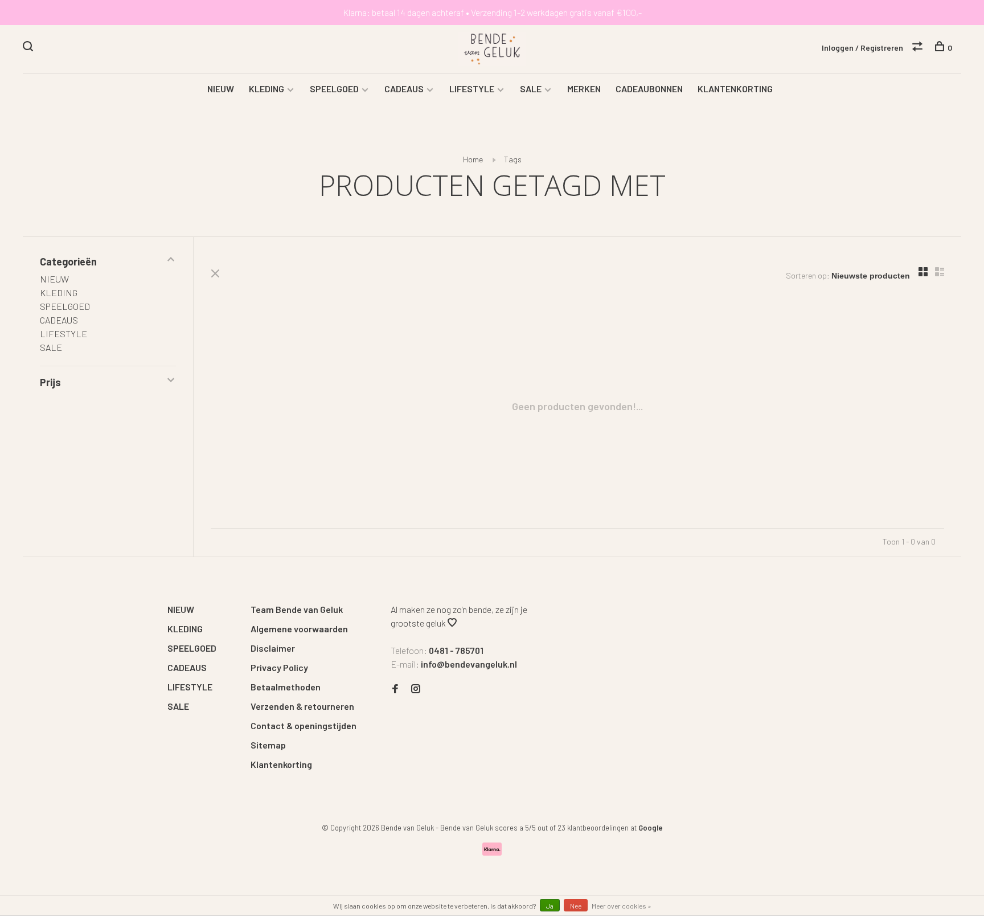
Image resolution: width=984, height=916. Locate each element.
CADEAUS (404, 88)
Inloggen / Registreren (862, 47)
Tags (513, 159)
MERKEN (584, 88)
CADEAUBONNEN (649, 88)
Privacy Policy (279, 667)
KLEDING (266, 88)
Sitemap (268, 744)
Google (650, 827)
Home (473, 159)
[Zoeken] (29, 47)
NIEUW (220, 88)
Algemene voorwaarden (299, 628)
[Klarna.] (492, 852)
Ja (550, 906)
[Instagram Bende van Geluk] (415, 689)
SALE (531, 88)
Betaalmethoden (286, 686)
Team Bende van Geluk (297, 609)
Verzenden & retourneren (302, 706)
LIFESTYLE (471, 88)
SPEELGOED (334, 88)
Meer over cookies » (621, 906)
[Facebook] (395, 689)
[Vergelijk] (918, 47)
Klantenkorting (281, 764)
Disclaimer (273, 648)
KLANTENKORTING (735, 88)
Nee (575, 906)
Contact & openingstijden (303, 725)
